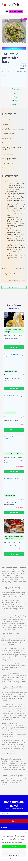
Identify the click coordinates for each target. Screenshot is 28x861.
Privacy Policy (13, 859)
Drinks (22, 424)
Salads (22, 507)
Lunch (22, 466)
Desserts (21, 342)
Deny (14, 851)
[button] (25, 832)
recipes (3, 654)
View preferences (14, 855)
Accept (14, 846)
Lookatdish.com (14, 296)
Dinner (25, 18)
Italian (24, 68)
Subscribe (14, 821)
